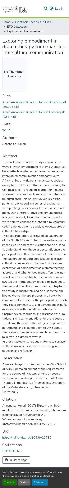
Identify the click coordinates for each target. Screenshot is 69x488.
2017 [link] (6, 130)
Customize (40, 482)
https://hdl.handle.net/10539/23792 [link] (27, 437)
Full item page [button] (18, 460)
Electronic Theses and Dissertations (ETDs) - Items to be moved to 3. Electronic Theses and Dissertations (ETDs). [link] (34, 22)
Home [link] (6, 22)
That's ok (10, 482)
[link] (34, 104)
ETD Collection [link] (17, 27)
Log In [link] (59, 9)
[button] (21, 8)
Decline (24, 482)
